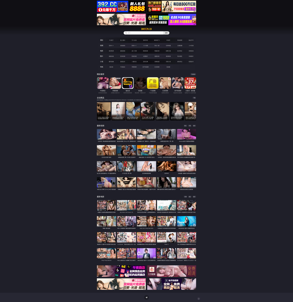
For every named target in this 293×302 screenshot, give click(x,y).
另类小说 (168, 61)
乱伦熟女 (179, 51)
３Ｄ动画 (145, 45)
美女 (185, 125)
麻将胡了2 (157, 40)
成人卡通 (134, 51)
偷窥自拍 (111, 56)
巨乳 (190, 125)
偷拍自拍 (122, 51)
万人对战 (134, 40)
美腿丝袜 (157, 56)
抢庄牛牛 (191, 40)
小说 (101, 62)
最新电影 (100, 196)
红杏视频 (157, 67)
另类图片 (191, 56)
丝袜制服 (168, 45)
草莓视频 (134, 67)
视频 (101, 46)
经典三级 (168, 51)
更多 (194, 125)
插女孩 (111, 67)
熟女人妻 (157, 45)
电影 (101, 51)
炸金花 (168, 40)
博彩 (101, 40)
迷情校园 (157, 61)
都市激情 (111, 61)
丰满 (185, 196)
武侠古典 (145, 61)
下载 (194, 97)
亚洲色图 (122, 56)
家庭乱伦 (122, 61)
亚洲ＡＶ (111, 45)
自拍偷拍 (122, 45)
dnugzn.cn (146, 29)
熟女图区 (179, 56)
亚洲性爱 (111, 51)
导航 (101, 67)
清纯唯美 (168, 56)
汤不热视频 (145, 67)
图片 (101, 56)
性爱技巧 (191, 61)
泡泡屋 (168, 67)
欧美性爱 (145, 51)
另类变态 (191, 51)
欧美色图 (134, 56)
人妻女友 (134, 61)
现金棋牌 (179, 40)
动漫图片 (145, 56)
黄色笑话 (179, 61)
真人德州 (122, 40)
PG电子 (111, 40)
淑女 (190, 196)
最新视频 (100, 125)
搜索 (166, 33)
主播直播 (179, 45)
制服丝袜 (157, 51)
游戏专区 (145, 40)
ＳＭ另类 (191, 45)
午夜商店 (122, 67)
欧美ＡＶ (134, 45)
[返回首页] (199, 298)
